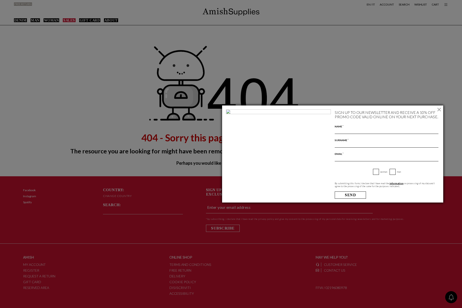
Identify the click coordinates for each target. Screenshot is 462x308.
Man (399, 171)
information (397, 183)
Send (350, 195)
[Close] (439, 109)
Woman (383, 171)
